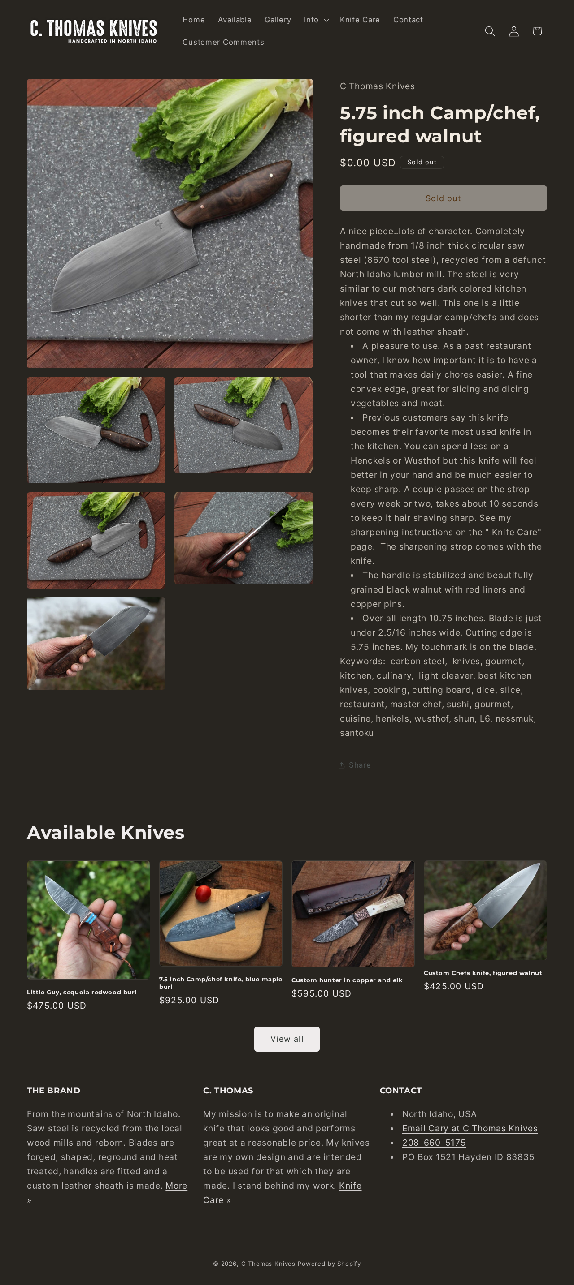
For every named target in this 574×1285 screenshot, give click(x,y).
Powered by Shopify (329, 1263)
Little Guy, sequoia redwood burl (82, 992)
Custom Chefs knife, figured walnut (483, 972)
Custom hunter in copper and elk (347, 980)
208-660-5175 (434, 1142)
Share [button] (360, 765)
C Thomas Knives (268, 1263)
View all (287, 1039)
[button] (316, 20)
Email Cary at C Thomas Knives (470, 1128)
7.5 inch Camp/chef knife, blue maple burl (221, 983)
